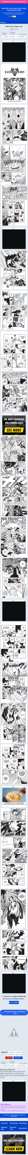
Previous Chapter (4, 34)
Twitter (18, 1052)
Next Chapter (22, 34)
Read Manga (14, 1123)
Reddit (23, 1052)
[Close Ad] (24, 41)
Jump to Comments (14, 1002)
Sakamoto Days (4, 1128)
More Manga (23, 1123)
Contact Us (4, 1123)
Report (9, 1057)
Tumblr (17, 1054)
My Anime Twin (13, 1128)
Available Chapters (12, 33)
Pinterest (10, 1054)
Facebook (11, 1052)
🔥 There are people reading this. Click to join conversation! (14, 1115)
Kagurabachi (23, 1128)
